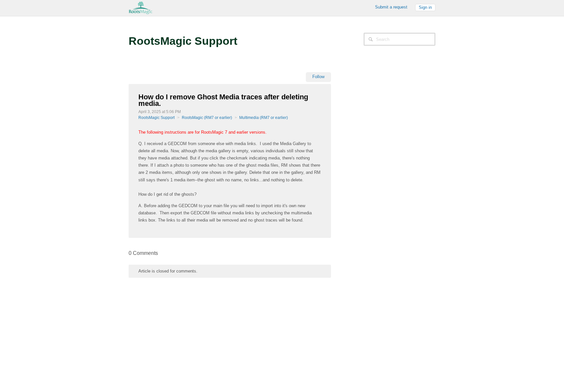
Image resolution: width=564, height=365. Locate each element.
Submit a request (391, 7)
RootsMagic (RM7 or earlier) (207, 117)
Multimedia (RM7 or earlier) (263, 117)
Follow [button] (318, 76)
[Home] (141, 7)
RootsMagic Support (156, 117)
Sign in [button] (425, 7)
